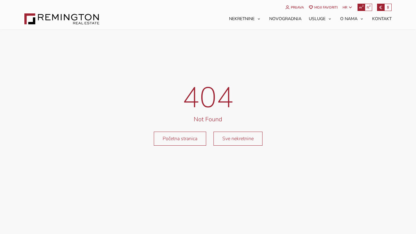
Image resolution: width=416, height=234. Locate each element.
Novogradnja (285, 19)
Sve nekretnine (238, 138)
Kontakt (382, 19)
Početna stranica (180, 138)
